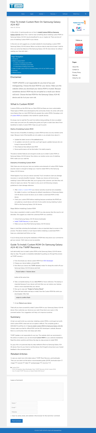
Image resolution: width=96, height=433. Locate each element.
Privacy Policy (76, 72)
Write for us (76, 14)
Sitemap (74, 75)
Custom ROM (15, 367)
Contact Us (75, 69)
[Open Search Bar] (85, 14)
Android (41, 14)
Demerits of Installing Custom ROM (24, 64)
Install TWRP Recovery (22, 221)
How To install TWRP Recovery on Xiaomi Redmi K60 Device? (28, 371)
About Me (75, 67)
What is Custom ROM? (19, 61)
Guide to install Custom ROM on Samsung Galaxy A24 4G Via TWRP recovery (33, 68)
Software (65, 14)
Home (23, 14)
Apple (31, 14)
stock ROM (37, 282)
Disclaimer (15, 59)
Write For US (76, 78)
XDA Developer (48, 261)
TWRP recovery (36, 265)
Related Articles (17, 72)
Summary (15, 70)
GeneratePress (57, 430)
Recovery (52, 14)
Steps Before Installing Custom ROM (24, 66)
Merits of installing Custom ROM (23, 63)
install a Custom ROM (25, 190)
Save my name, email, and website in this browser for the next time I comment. (36, 416)
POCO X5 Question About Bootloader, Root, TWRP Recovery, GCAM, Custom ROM (34, 369)
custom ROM (16, 115)
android (36, 139)
